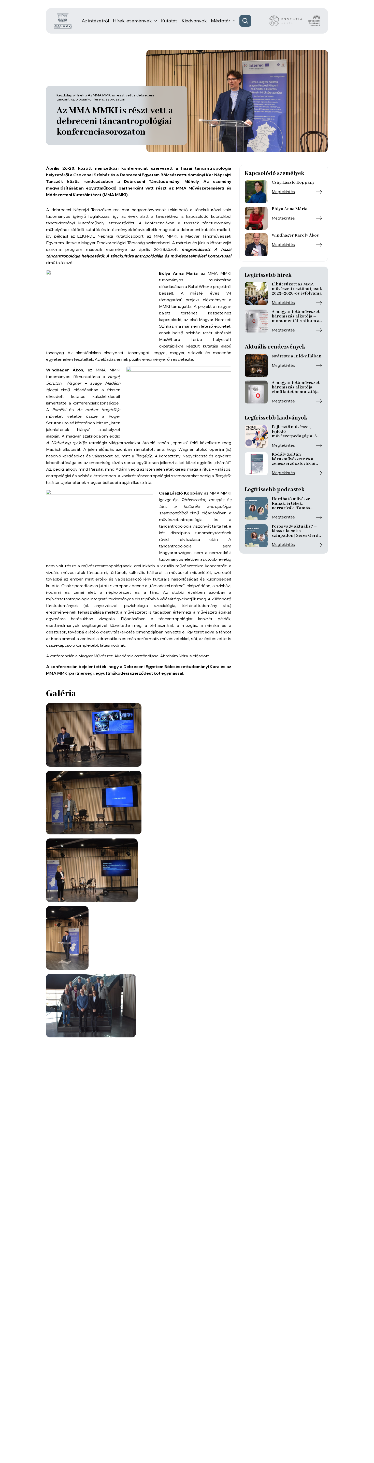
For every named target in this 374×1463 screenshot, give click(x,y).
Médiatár (220, 21)
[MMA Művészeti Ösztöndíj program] (314, 21)
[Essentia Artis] (285, 21)
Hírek (80, 95)
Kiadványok (194, 21)
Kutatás (169, 21)
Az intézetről (95, 21)
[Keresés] (245, 21)
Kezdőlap (64, 95)
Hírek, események (132, 21)
